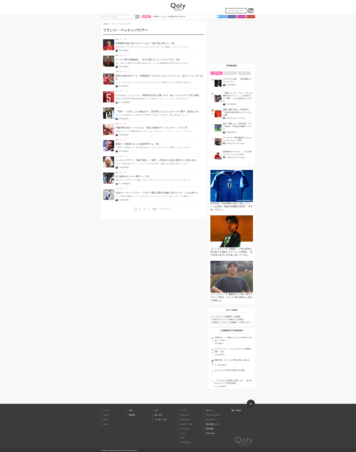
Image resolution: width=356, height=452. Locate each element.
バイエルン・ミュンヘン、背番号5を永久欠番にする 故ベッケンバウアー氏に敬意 (157, 95)
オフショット (184, 415)
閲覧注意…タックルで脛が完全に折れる (232, 360)
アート (182, 438)
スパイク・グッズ (186, 424)
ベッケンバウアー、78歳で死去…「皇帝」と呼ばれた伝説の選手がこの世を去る (156, 160)
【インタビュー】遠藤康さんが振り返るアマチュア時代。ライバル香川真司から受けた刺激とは (231, 297)
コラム (105, 424)
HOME (105, 24)
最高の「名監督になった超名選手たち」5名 (137, 144)
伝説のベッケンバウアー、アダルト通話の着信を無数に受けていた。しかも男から (157, 192)
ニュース (118, 91)
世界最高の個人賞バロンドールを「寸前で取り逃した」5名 (145, 43)
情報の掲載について (213, 424)
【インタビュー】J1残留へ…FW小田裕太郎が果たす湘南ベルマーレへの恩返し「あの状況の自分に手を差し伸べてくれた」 (231, 252)
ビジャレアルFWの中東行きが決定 (230, 370)
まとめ (118, 107)
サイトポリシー (211, 419)
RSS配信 (238, 410)
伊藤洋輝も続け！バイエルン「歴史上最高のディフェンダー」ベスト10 (151, 127)
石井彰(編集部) (124, 50)
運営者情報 (209, 428)
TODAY (216, 73)
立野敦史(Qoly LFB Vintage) (235, 118)
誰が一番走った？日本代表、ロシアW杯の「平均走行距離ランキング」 (237, 126)
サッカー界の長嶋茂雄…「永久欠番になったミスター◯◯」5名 (148, 59)
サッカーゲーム (185, 442)
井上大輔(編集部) (124, 102)
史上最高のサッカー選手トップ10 (132, 176)
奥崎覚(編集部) (124, 118)
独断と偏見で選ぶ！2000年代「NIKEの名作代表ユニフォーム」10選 (238, 112)
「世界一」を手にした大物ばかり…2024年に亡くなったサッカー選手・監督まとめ (157, 111)
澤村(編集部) (219, 343)
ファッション (184, 428)
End (155, 209)
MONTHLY (244, 73)
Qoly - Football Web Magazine (178, 7)
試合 (117, 39)
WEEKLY (230, 73)
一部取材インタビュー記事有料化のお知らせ (168, 17)
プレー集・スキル (160, 419)
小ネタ (105, 419)
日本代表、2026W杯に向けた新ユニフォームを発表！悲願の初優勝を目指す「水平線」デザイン (231, 206)
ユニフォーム (184, 419)
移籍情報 (132, 415)
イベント (183, 433)
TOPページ (210, 410)
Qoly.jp (104, 450)
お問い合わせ (210, 433)
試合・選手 (123, 39)
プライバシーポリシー (213, 415)
